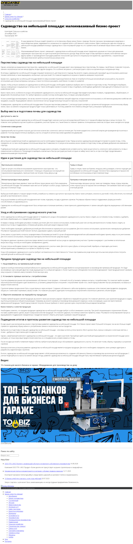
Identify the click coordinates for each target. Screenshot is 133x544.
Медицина (12, 48)
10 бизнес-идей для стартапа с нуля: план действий (23, 478)
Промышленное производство (14, 55)
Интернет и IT (14, 41)
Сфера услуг (13, 65)
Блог (6, 539)
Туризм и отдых (14, 533)
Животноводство (15, 39)
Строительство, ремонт (17, 526)
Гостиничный (13, 500)
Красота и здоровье (16, 46)
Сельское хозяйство (16, 524)
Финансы (12, 72)
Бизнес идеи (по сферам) (14, 494)
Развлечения (13, 59)
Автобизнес (13, 496)
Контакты (8, 541)
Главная (8, 492)
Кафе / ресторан (14, 44)
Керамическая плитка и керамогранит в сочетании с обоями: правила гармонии (34, 471)
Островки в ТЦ (14, 50)
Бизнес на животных (16, 498)
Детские (11, 37)
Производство (14, 52)
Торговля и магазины (16, 531)
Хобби (11, 537)
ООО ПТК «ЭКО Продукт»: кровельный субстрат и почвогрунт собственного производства (37, 464)
